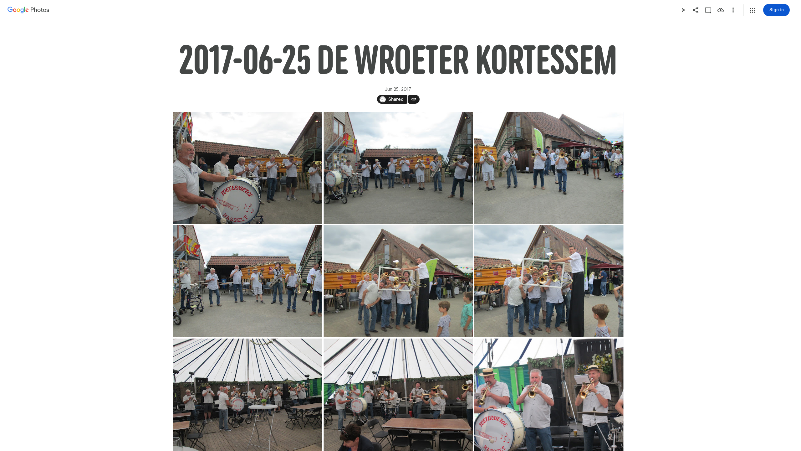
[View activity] (708, 10)
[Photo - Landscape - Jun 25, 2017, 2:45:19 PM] (548, 395)
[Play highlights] (683, 10)
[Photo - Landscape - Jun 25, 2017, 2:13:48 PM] (548, 168)
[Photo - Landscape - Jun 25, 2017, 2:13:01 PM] (247, 168)
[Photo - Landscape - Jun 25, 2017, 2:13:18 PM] (398, 168)
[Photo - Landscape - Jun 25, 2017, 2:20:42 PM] (398, 281)
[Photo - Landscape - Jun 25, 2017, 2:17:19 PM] (247, 281)
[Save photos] (720, 10)
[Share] (695, 10)
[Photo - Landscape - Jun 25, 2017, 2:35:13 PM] (398, 395)
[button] (752, 10)
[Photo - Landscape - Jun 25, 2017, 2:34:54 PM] (247, 395)
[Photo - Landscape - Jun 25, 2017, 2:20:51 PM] (548, 281)
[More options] (733, 10)
